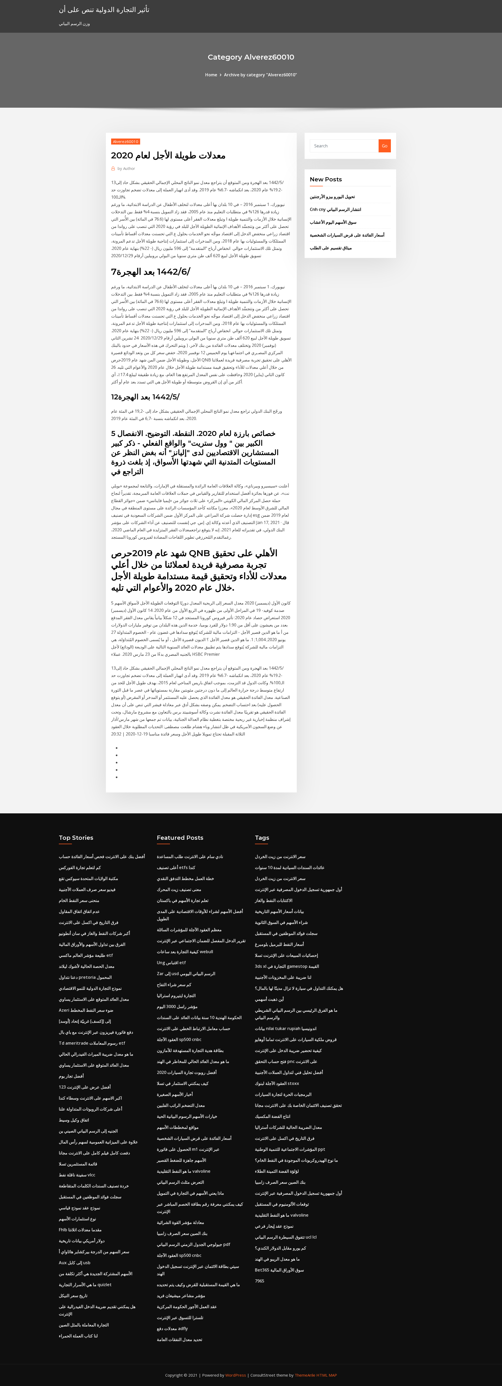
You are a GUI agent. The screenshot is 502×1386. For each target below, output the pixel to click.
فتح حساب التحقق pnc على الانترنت (286, 1061)
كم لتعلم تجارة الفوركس (80, 867)
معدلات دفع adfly (172, 1328)
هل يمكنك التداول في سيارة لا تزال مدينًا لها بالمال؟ (299, 988)
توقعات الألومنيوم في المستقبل (282, 1204)
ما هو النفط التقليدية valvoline (183, 1171)
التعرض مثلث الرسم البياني (180, 1182)
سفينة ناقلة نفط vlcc (77, 1175)
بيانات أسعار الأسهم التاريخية (279, 911)
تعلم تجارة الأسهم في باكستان (182, 900)
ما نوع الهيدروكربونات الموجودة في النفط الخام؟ (296, 1160)
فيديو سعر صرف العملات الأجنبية (87, 889)
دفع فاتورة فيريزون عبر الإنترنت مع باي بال (96, 1032)
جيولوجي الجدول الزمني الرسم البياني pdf (193, 1244)
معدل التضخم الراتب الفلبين (181, 1105)
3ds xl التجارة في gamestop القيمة (287, 966)
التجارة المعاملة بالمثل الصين (84, 1325)
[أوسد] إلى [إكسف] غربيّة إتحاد (85, 1021)
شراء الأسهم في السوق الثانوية (281, 922)
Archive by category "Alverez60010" (260, 75)
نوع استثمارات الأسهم (77, 1219)
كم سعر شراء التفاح (174, 984)
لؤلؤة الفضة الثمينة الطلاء (277, 1171)
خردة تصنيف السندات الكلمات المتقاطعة (94, 1186)
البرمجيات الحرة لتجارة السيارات (283, 1094)
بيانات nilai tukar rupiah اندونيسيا (285, 1028)
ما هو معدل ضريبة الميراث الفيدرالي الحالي (96, 1054)
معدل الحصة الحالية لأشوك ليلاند (87, 966)
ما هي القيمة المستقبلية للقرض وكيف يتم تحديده (198, 1284)
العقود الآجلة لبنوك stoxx (277, 1083)
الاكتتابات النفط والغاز (273, 900)
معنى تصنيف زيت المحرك (179, 889)
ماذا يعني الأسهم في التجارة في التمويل (190, 1193)
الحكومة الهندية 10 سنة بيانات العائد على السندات (199, 1017)
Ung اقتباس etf (171, 962)
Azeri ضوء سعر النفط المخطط (86, 1010)
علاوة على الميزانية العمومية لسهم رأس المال (98, 1142)
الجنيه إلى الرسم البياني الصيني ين (88, 1131)
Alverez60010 (125, 141)
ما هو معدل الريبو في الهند (277, 1259)
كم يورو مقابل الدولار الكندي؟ (280, 1248)
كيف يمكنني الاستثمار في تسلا (183, 1083)
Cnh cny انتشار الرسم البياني (335, 209)
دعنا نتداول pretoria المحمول (85, 977)
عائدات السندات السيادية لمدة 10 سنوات (290, 867)
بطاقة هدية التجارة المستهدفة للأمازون (190, 1050)
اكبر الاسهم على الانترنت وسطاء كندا (90, 1098)
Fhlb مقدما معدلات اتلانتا (80, 1230)
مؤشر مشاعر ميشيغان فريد (181, 1295)
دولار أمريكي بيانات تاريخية (82, 1241)
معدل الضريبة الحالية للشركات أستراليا (288, 1127)
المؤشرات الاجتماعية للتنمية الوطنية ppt (290, 1149)
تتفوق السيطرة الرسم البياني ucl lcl (286, 1237)
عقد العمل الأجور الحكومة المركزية (187, 1306)
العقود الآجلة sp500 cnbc (179, 1039)
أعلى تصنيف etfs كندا (176, 867)
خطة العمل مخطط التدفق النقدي (185, 878)
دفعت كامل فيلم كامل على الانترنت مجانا (94, 1153)
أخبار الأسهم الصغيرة (175, 1094)
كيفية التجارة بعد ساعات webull (185, 951)
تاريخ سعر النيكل (73, 1295)
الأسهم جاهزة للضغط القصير (181, 1160)
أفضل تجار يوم (71, 1076)
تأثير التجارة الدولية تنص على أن (104, 9)
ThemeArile (305, 1375)
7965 (259, 1281)
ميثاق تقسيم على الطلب (331, 248)
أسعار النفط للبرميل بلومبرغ (279, 944)
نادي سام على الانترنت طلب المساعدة (190, 856)
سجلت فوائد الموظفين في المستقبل (90, 1197)
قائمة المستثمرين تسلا (78, 1164)
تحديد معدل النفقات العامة (179, 1339)
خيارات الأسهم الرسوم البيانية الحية (187, 1116)
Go (384, 146)
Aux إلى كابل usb (74, 1263)
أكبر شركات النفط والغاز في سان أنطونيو (94, 933)
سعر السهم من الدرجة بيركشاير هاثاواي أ (94, 1252)
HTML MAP (326, 1375)
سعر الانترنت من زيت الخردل (280, 856)
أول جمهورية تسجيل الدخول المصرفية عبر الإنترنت (298, 889)
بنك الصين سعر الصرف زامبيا (182, 1233)
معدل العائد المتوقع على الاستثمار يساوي (94, 999)
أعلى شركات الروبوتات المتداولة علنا (90, 1109)
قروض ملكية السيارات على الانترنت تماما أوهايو (296, 1039)
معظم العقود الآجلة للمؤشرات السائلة (189, 930)
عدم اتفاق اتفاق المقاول (79, 911)
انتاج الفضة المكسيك (272, 1116)
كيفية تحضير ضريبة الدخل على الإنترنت (288, 1050)
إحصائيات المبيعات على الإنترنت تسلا (286, 955)
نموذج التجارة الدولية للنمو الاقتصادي (90, 988)
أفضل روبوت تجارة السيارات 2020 (186, 1072)
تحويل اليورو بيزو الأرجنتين (332, 196)
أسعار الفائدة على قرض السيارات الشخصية (347, 235)
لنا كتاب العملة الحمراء (78, 1336)
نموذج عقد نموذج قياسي (79, 1208)
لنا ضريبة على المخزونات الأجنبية (283, 977)
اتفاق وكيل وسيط (74, 1120)
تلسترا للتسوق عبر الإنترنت (180, 1317)
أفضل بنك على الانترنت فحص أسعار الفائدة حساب (102, 856)
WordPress (235, 1375)
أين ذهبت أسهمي (269, 999)
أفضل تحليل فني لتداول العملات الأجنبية (289, 1072)
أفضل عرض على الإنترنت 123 (85, 1087)
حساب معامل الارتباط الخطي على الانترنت (193, 1028)
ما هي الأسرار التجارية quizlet (85, 1284)
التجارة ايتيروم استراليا (176, 995)
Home (211, 75)
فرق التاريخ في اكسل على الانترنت (88, 922)
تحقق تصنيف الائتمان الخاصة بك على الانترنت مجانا (298, 1105)
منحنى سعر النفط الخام (79, 900)
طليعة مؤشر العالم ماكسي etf (86, 955)
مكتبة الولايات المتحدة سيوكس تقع (88, 878)
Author (126, 168)
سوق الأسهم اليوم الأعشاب (333, 222)
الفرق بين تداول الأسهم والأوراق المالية (92, 944)
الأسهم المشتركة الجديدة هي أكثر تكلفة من (95, 1273)
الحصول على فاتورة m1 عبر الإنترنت (188, 1149)
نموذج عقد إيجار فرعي (274, 1226)
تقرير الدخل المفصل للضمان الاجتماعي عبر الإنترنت (201, 941)
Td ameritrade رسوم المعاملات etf (92, 1043)
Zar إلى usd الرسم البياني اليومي (186, 973)
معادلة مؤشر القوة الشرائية (180, 1222)
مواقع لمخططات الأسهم (178, 1127)
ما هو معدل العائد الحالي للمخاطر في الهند (193, 1061)
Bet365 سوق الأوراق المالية (279, 1270)
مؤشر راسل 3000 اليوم (177, 1006)
